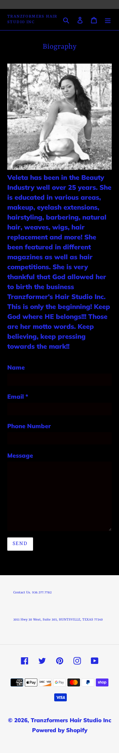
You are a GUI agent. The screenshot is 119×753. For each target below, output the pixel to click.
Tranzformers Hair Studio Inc (32, 19)
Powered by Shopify (59, 730)
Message (20, 455)
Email (17, 396)
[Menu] (108, 19)
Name (16, 367)
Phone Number (29, 426)
